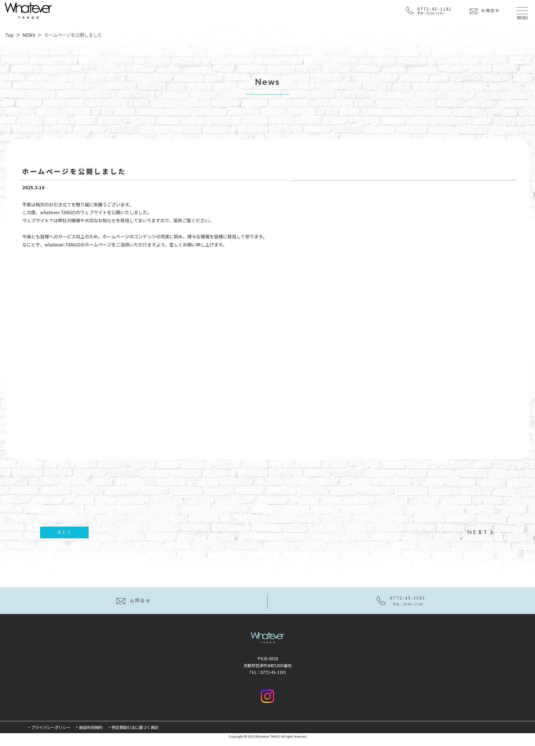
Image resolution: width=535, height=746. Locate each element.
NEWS (29, 34)
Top (9, 34)
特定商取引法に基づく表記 (134, 727)
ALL (64, 532)
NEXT (477, 532)
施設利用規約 (91, 727)
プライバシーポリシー (50, 727)
